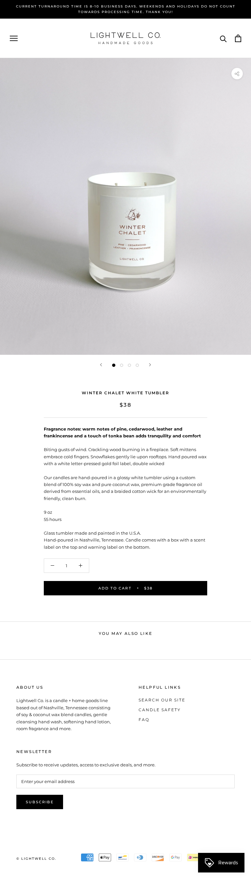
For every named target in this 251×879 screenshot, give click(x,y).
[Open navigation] (14, 38)
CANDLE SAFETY (160, 709)
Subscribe (40, 802)
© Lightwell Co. (36, 858)
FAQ (144, 719)
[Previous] (101, 364)
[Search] (223, 38)
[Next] (150, 364)
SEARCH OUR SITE (162, 700)
